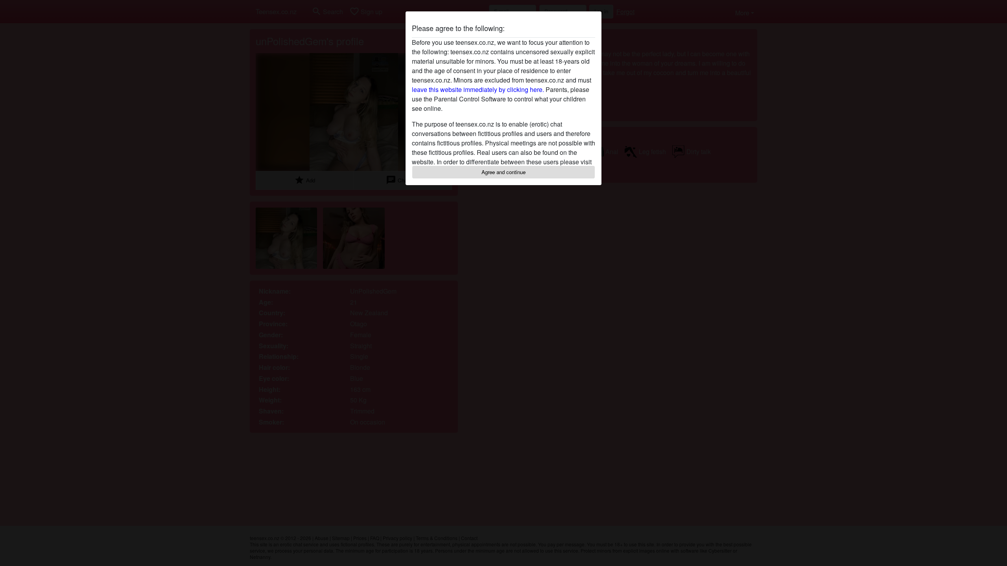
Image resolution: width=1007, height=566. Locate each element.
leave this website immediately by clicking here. (478, 89)
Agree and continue (503, 172)
